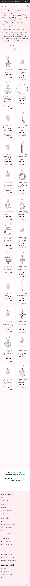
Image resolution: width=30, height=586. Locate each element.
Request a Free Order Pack (8, 560)
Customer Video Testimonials (9, 534)
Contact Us (4, 498)
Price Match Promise (7, 541)
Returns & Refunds (6, 554)
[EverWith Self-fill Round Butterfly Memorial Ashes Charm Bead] (7, 146)
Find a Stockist (5, 501)
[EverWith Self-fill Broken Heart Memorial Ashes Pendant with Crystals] (7, 88)
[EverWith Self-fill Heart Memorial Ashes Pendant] (7, 203)
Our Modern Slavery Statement (9, 581)
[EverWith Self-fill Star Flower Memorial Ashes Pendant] (7, 258)
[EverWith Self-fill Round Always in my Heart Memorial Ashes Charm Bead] (22, 61)
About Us (3, 568)
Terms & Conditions (6, 574)
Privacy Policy (5, 577)
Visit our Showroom (6, 510)
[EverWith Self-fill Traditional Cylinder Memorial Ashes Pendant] (22, 146)
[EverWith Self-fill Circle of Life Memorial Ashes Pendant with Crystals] (7, 229)
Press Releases (5, 584)
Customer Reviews (6, 531)
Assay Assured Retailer (7, 527)
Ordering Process (6, 548)
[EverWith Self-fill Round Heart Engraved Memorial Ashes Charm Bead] (7, 313)
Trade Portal (4, 513)
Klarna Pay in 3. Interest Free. (9, 557)
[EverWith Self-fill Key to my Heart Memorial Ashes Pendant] (22, 342)
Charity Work (5, 571)
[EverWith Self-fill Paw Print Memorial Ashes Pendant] (22, 371)
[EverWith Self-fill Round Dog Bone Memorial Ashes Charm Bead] (7, 371)
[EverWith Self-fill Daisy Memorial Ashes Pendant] (7, 61)
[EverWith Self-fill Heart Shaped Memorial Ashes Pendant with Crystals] (7, 342)
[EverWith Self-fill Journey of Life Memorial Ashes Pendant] (22, 117)
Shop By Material (15, 46)
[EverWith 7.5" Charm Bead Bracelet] (22, 88)
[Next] (24, 394)
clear (26, 45)
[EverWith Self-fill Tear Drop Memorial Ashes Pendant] (22, 203)
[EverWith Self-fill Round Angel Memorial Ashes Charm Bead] (22, 229)
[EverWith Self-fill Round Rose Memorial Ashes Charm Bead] (7, 174)
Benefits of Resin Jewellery (8, 524)
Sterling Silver (15, 49)
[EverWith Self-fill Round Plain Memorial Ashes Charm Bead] (7, 285)
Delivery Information (7, 551)
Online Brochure (5, 507)
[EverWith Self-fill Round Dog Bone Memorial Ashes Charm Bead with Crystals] (7, 117)
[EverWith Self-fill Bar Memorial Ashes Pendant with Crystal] (22, 285)
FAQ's (2, 504)
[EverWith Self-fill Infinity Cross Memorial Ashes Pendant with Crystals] (22, 313)
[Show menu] (2, 6)
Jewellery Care (5, 521)
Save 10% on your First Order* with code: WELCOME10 (15, 1)
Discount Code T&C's (7, 544)
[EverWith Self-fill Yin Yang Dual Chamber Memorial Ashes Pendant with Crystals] (22, 174)
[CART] (27, 6)
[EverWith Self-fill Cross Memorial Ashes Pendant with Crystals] (22, 258)
